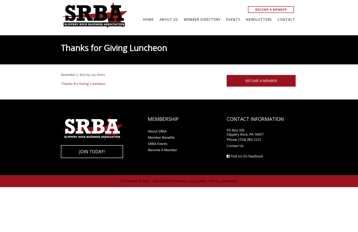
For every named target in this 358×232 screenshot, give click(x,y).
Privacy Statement (224, 181)
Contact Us (235, 146)
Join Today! (92, 152)
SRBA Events (157, 143)
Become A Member (271, 9)
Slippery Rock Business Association (94, 15)
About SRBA (157, 131)
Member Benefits (161, 137)
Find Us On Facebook (247, 156)
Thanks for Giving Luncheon (83, 83)
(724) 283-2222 (249, 139)
